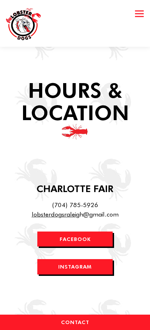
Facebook (75, 239)
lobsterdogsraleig (56, 214)
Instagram (75, 266)
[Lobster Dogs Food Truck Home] (25, 23)
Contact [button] (75, 322)
